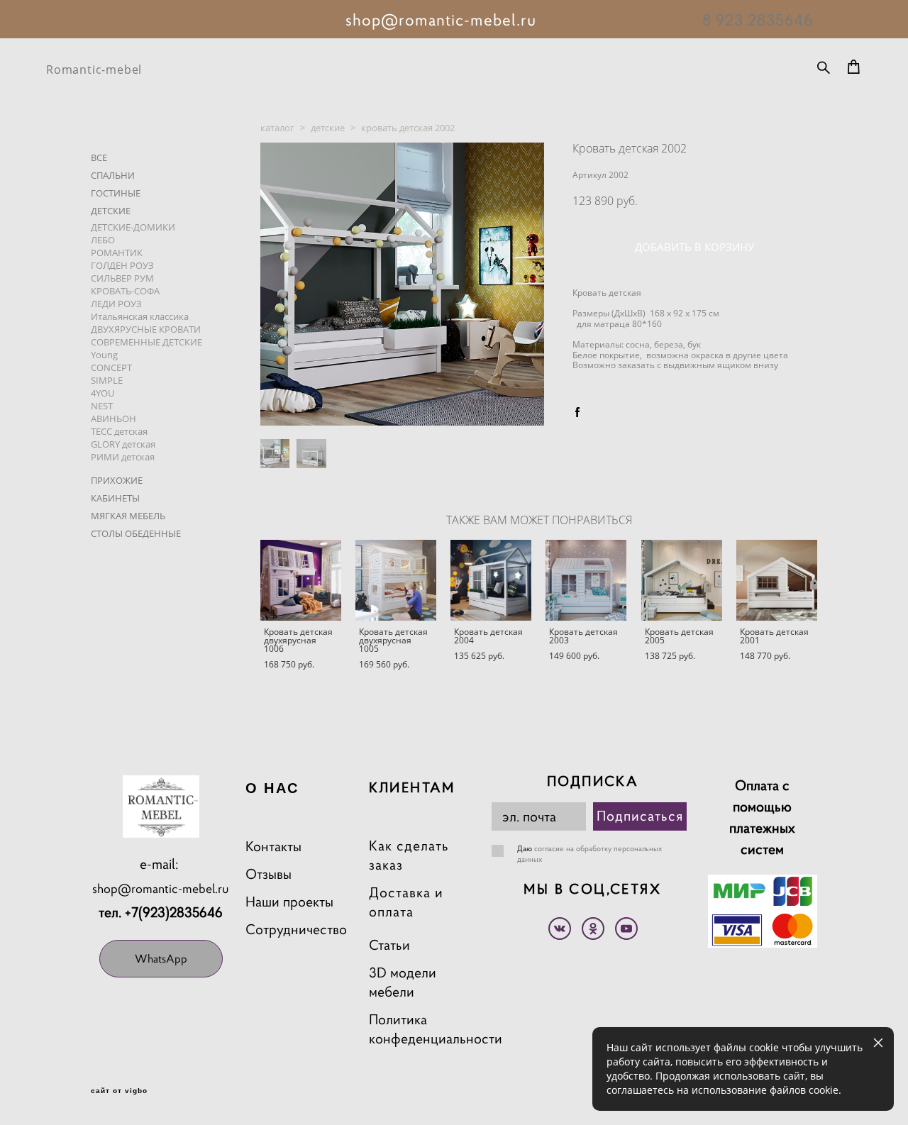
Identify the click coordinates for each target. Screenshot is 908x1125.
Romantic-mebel (94, 69)
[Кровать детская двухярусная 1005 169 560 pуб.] (395, 580)
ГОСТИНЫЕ (115, 193)
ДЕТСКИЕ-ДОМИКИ (133, 227)
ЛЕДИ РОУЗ (116, 303)
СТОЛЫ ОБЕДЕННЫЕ (136, 533)
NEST (102, 405)
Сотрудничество (296, 929)
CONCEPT (111, 367)
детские (328, 127)
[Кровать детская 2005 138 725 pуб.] (681, 580)
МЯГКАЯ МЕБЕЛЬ (128, 515)
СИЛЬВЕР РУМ (122, 278)
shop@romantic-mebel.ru (160, 888)
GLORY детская (123, 444)
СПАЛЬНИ (113, 175)
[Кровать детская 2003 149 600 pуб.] (586, 580)
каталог (277, 127)
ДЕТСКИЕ (111, 210)
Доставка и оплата (406, 902)
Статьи (389, 945)
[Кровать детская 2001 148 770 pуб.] (776, 580)
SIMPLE (107, 380)
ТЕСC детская (119, 431)
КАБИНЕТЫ (115, 498)
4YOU (102, 393)
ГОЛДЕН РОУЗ (122, 265)
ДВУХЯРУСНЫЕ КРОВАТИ (146, 329)
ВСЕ (99, 157)
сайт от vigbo (119, 1090)
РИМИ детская (123, 456)
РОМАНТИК (117, 252)
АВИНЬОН (113, 418)
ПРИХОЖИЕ (117, 480)
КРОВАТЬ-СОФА (125, 290)
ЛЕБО (103, 239)
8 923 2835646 (757, 20)
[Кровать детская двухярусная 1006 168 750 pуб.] (300, 580)
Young (104, 354)
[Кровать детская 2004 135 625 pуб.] (490, 580)
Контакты (273, 846)
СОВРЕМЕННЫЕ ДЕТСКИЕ (146, 342)
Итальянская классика (140, 316)
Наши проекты (289, 902)
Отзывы (268, 874)
